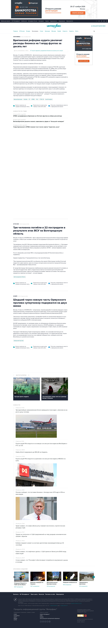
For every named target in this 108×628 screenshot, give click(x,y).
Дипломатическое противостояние (52, 583)
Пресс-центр (34, 594)
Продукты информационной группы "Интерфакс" (35, 609)
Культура (47, 31)
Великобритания (18, 99)
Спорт (41, 31)
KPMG (33, 99)
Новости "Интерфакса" (45, 614)
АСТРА (15, 619)
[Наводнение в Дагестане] (86, 580)
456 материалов (67, 584)
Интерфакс (54, 26)
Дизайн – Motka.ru (81, 622)
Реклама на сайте (50, 594)
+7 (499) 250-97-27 (64, 605)
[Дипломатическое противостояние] (54, 580)
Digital (59, 31)
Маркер (15, 618)
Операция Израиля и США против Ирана (20, 583)
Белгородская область (19, 277)
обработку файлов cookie (76, 603)
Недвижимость (53, 21)
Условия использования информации (85, 619)
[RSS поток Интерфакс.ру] (47, 622)
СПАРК (15, 614)
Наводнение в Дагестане (83, 583)
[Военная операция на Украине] (37, 580)
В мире (28, 31)
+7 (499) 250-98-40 (53, 605)
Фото (76, 31)
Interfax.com (24, 21)
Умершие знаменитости (70, 582)
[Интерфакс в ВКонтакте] (45, 622)
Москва (54, 31)
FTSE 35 (42, 99)
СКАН (41, 615)
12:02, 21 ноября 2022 (26, 36)
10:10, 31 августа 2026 (24, 138)
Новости (65, 31)
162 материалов (83, 586)
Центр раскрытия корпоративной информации (50, 618)
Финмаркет (41, 21)
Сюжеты (71, 31)
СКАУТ (15, 617)
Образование (62, 21)
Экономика (35, 31)
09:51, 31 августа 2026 (23, 296)
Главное (15, 31)
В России (22, 31)
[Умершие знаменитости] (70, 580)
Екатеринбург (17, 172)
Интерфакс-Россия (32, 21)
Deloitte (25, 99)
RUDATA (41, 617)
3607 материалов (18, 587)
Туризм (47, 21)
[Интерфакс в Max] (50, 622)
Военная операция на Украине (36, 583)
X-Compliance (16, 615)
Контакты (16, 594)
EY (29, 99)
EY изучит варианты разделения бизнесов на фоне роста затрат (46, 50)
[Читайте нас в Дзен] (41, 622)
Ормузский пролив (18, 340)
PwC (37, 99)
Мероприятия (69, 21)
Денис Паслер (25, 172)
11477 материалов (34, 586)
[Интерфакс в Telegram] (43, 622)
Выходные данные (81, 620)
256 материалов (51, 586)
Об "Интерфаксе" (16, 21)
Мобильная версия (5, 21)
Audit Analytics (48, 99)
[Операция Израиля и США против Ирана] (21, 581)
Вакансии (41, 594)
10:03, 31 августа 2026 (24, 224)
